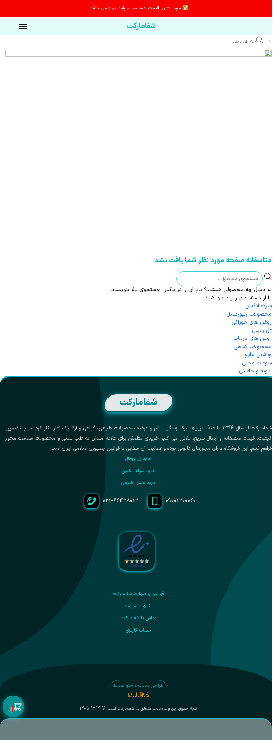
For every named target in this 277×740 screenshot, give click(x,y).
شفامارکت (141, 26)
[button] (13, 707)
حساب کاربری (138, 630)
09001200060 (181, 501)
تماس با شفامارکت (138, 618)
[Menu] (16, 26)
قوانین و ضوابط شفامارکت (138, 594)
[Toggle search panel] (263, 41)
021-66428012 (120, 501)
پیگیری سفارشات (138, 606)
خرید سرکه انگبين (139, 471)
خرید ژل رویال (139, 458)
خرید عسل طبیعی (138, 483)
